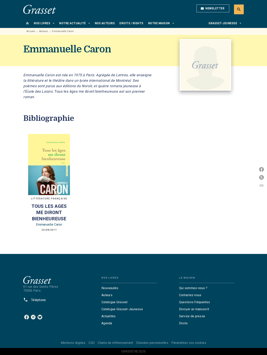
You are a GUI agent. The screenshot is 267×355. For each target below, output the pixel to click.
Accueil (30, 31)
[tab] (27, 23)
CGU (92, 343)
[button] (212, 8)
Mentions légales (73, 343)
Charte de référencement (115, 343)
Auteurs (43, 31)
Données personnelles (152, 343)
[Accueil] (39, 9)
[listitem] (26, 317)
